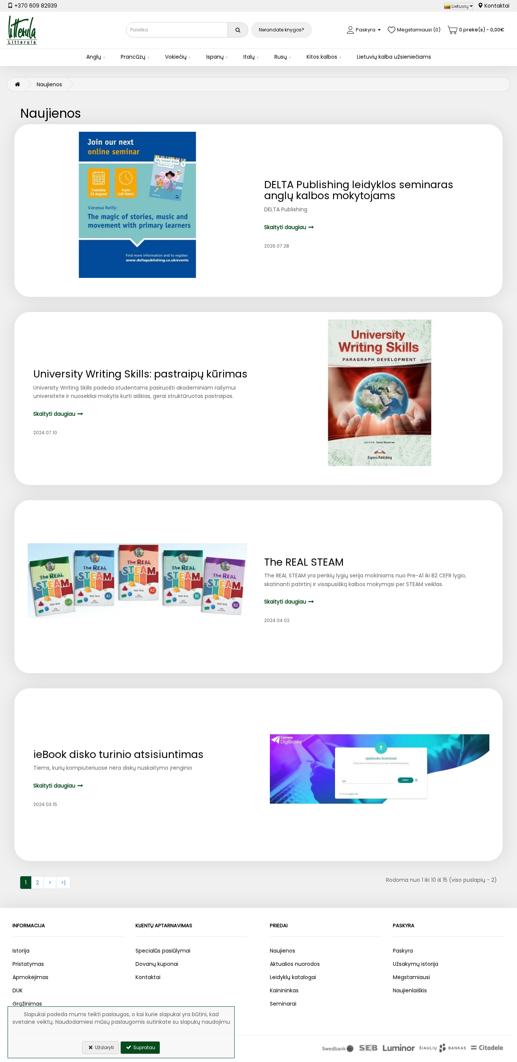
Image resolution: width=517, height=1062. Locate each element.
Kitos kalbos (322, 57)
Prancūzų (133, 57)
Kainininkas (284, 990)
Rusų (280, 57)
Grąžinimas (27, 1003)
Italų (249, 57)
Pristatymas (28, 964)
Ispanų (215, 57)
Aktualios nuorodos (295, 964)
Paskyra (403, 950)
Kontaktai (496, 5)
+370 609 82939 (35, 5)
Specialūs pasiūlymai (162, 950)
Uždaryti (104, 1047)
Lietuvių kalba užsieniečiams (394, 57)
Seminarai (283, 1003)
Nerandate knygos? (281, 30)
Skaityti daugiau (285, 227)
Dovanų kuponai (156, 964)
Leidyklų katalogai (293, 977)
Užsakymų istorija (415, 964)
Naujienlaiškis (410, 990)
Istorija (21, 950)
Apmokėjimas (30, 977)
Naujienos (49, 84)
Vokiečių (176, 57)
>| (63, 882)
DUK (17, 990)
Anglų (93, 57)
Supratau (143, 1047)
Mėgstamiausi (411, 977)
